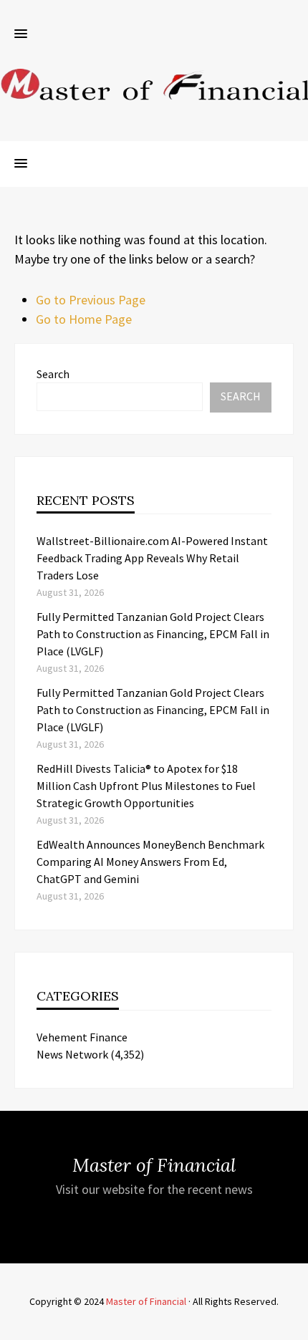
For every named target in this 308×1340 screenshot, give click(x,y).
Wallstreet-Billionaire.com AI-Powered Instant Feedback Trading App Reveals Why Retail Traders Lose (152, 558)
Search (53, 374)
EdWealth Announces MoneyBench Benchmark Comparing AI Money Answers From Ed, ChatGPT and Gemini (150, 861)
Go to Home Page (84, 319)
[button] (20, 34)
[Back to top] (293, 1325)
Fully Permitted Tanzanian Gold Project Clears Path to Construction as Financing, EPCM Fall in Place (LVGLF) (153, 633)
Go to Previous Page (90, 299)
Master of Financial (146, 1301)
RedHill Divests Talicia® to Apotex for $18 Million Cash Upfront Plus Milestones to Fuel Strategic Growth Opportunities (146, 785)
